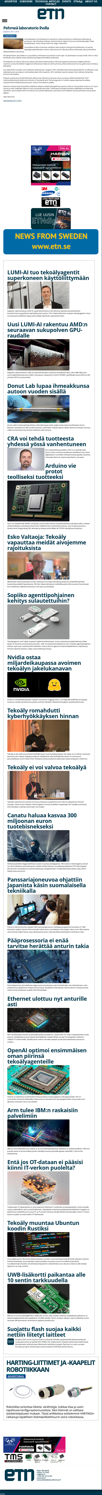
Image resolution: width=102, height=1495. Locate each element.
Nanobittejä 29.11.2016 (12, 100)
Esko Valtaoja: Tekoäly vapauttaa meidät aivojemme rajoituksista (46, 542)
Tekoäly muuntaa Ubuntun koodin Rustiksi (43, 1225)
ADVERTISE (11, 1)
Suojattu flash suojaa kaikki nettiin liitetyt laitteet (44, 1331)
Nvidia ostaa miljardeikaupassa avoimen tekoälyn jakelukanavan (44, 662)
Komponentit (10, 36)
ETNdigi (78, 1)
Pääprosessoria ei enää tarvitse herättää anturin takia (48, 943)
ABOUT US (91, 1)
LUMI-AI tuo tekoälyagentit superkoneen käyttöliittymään (48, 275)
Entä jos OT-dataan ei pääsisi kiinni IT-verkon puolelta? (45, 1164)
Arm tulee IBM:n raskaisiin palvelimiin (42, 1112)
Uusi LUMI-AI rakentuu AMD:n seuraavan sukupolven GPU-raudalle (47, 329)
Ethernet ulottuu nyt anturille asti (47, 1001)
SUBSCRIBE (26, 1)
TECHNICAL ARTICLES (47, 1)
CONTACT (51, 4)
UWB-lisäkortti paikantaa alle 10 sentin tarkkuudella (46, 1277)
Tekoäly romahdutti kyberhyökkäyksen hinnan (43, 713)
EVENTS (66, 1)
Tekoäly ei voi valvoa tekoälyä (46, 767)
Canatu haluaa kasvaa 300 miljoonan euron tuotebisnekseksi (42, 820)
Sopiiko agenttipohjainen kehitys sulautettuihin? (40, 597)
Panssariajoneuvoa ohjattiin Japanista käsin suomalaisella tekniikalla (46, 885)
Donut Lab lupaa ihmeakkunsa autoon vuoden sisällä (48, 388)
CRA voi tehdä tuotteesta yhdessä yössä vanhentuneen (46, 441)
